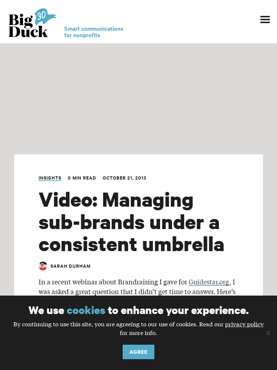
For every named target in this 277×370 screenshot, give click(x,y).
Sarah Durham (70, 265)
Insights (50, 177)
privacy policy (244, 323)
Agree (138, 351)
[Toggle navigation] (265, 18)
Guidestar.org (209, 281)
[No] (268, 332)
